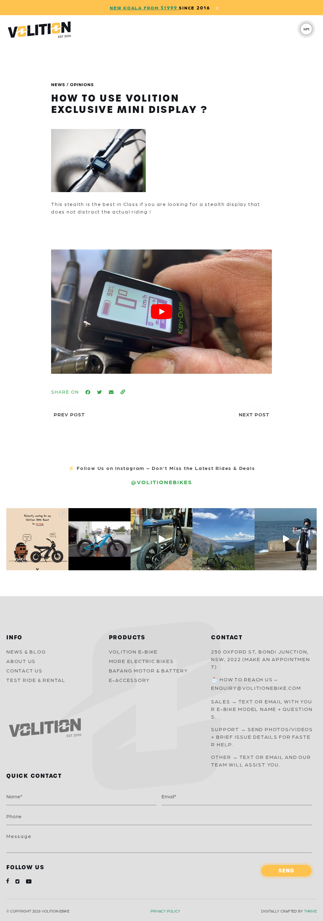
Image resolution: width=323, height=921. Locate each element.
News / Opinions (72, 84)
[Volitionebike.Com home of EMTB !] (223, 539)
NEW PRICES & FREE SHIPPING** (182, 7)
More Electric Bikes (141, 661)
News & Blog (26, 651)
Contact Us (24, 670)
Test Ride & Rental (36, 680)
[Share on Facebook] (88, 392)
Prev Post (69, 414)
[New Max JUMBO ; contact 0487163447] (99, 539)
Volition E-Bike (133, 651)
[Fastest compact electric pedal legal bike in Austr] (37, 539)
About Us (21, 661)
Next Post (254, 414)
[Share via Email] (111, 392)
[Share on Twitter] (100, 392)
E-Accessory (129, 680)
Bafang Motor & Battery (148, 670)
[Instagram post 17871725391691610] (162, 539)
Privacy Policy (165, 911)
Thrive (310, 911)
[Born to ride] (286, 539)
